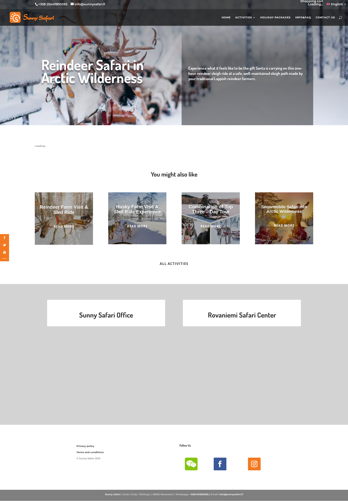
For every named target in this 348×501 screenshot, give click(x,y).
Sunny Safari (113, 494)
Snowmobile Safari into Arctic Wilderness (284, 209)
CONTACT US (325, 17)
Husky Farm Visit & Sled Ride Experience (137, 209)
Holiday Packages (275, 17)
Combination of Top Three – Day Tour (211, 209)
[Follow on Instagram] (254, 464)
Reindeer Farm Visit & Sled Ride (64, 209)
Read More (64, 226)
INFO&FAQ (303, 17)
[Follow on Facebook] (220, 464)
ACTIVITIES (243, 17)
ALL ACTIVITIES (174, 263)
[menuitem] (337, 5)
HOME (226, 17)
